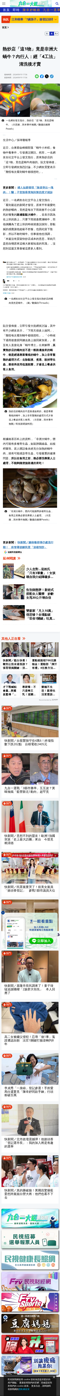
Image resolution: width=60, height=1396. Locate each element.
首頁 (6, 10)
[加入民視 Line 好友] (30, 931)
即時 (16, 10)
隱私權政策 (24, 1389)
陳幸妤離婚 (31, 10)
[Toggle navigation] (4, 3)
